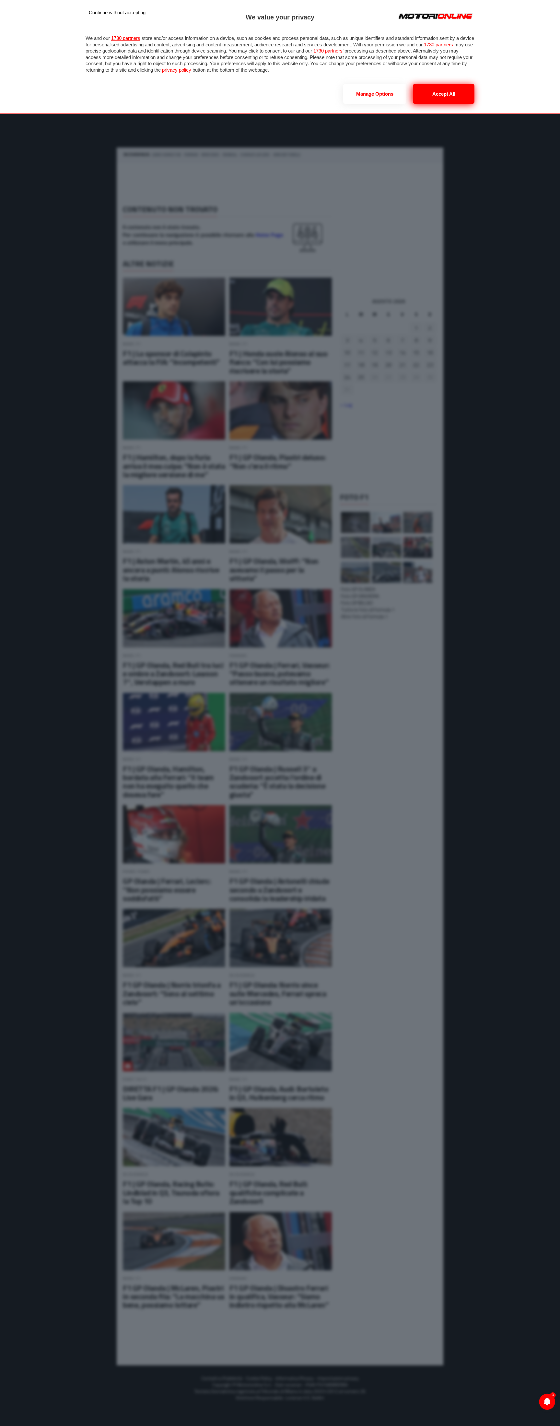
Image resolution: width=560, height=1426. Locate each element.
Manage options (374, 94)
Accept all (443, 94)
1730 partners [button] (125, 38)
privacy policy (176, 70)
